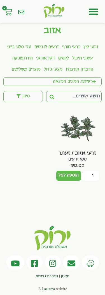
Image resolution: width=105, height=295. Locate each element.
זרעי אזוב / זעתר (77, 153)
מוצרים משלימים (26, 70)
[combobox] (79, 96)
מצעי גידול (53, 70)
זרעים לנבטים (46, 47)
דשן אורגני (45, 58)
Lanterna (48, 289)
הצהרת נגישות (47, 276)
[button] (93, 11)
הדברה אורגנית (79, 70)
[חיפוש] (51, 96)
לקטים (63, 58)
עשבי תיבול (82, 58)
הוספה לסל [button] (69, 175)
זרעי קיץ (90, 47)
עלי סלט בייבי (19, 47)
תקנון (65, 276)
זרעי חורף (71, 47)
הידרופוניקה (22, 58)
